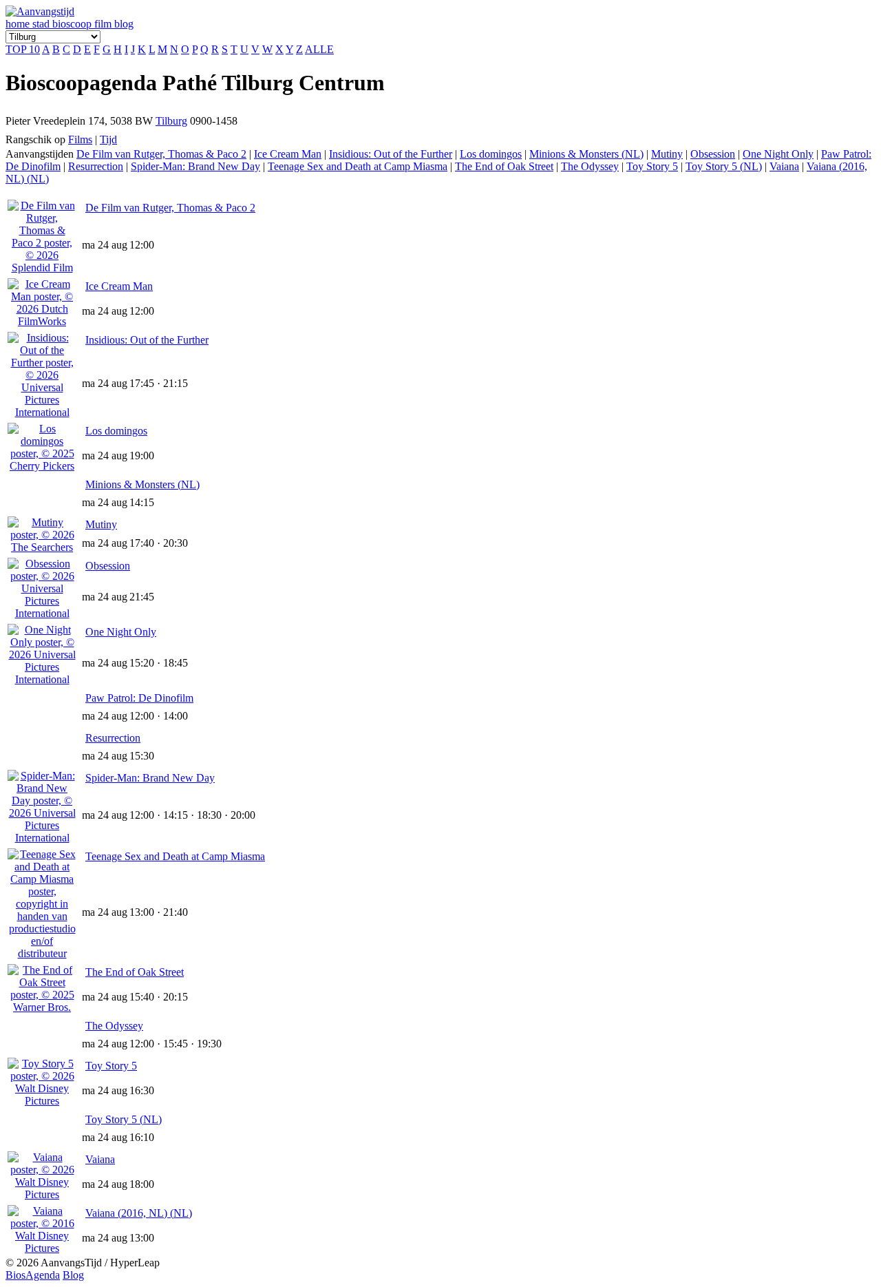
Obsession (712, 154)
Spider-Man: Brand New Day (195, 166)
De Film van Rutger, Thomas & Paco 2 (161, 154)
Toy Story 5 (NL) (724, 166)
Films (80, 139)
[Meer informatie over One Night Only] (42, 679)
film (104, 24)
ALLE (319, 49)
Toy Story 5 (652, 166)
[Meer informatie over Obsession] (42, 613)
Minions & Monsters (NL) (586, 154)
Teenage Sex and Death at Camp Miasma (357, 166)
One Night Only (778, 154)
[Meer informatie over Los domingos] (42, 466)
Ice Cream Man (287, 154)
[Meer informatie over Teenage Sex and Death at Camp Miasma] (42, 953)
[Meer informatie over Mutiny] (42, 547)
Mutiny (667, 154)
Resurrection (95, 166)
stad (42, 24)
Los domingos (491, 154)
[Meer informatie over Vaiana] (42, 1194)
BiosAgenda (33, 1275)
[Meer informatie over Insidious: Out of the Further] (42, 412)
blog (124, 24)
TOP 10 (23, 49)
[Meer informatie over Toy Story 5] (42, 1101)
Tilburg (171, 121)
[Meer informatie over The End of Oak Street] (42, 1007)
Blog (73, 1275)
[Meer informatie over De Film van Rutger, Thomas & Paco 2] (42, 267)
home (19, 24)
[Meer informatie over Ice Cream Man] (42, 321)
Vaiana (784, 166)
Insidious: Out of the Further (390, 154)
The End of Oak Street (504, 166)
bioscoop (73, 24)
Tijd (108, 139)
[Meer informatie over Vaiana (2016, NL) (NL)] (42, 1248)
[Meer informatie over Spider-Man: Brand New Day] (42, 838)
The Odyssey (590, 166)
